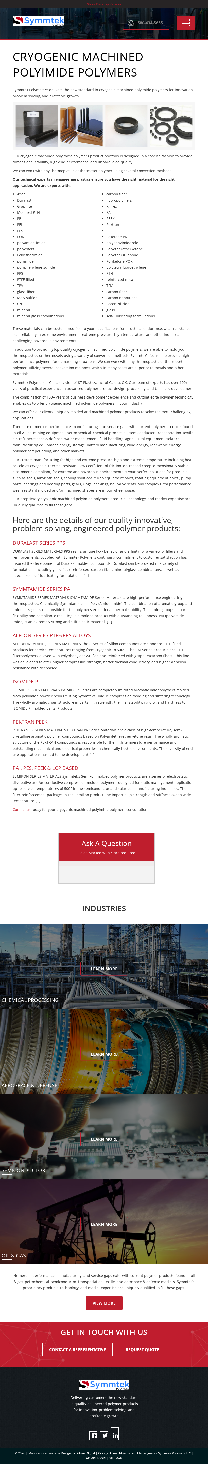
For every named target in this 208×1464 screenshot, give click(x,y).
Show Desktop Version (104, 4)
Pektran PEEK (30, 721)
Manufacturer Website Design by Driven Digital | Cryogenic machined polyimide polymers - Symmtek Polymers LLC (110, 1453)
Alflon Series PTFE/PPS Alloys (52, 635)
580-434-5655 (150, 23)
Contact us (22, 809)
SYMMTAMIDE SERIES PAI (42, 589)
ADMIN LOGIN (96, 1458)
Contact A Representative (77, 1349)
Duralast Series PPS (39, 542)
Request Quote (142, 1349)
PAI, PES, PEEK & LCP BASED (45, 768)
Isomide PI (26, 681)
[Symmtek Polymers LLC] (38, 21)
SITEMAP (115, 1458)
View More (104, 1303)
